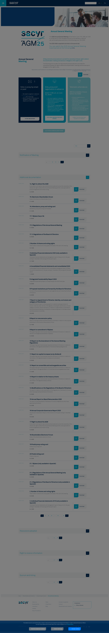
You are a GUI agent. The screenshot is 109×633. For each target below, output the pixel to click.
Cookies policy (70, 624)
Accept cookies (75, 628)
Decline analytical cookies (38, 628)
